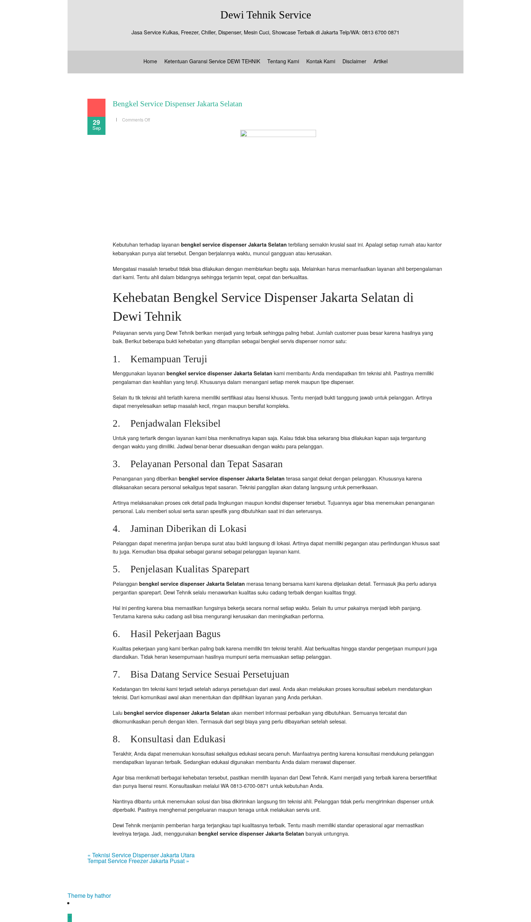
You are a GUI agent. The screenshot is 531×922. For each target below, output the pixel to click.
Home (150, 61)
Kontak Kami (320, 61)
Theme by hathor (89, 895)
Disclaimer (354, 61)
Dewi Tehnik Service (265, 15)
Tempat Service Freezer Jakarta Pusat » (138, 861)
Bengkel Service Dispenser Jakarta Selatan (177, 103)
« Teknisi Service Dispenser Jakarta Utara (141, 855)
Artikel (381, 61)
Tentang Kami (283, 61)
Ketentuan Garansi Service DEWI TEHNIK (212, 61)
